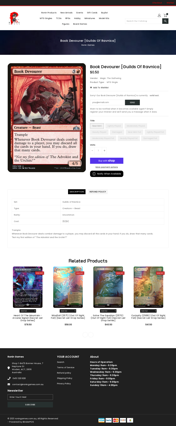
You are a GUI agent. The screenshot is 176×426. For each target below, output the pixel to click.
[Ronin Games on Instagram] (10, 3)
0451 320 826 (19, 378)
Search (60, 362)
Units (92, 145)
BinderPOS (28, 421)
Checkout (157, 2)
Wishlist (170, 2)
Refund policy (64, 372)
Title (92, 120)
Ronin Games (88, 45)
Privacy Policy (64, 383)
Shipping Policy (64, 378)
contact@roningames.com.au (27, 384)
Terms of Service (66, 367)
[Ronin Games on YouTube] (15, 3)
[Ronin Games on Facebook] (4, 3)
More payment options (107, 167)
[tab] (77, 191)
